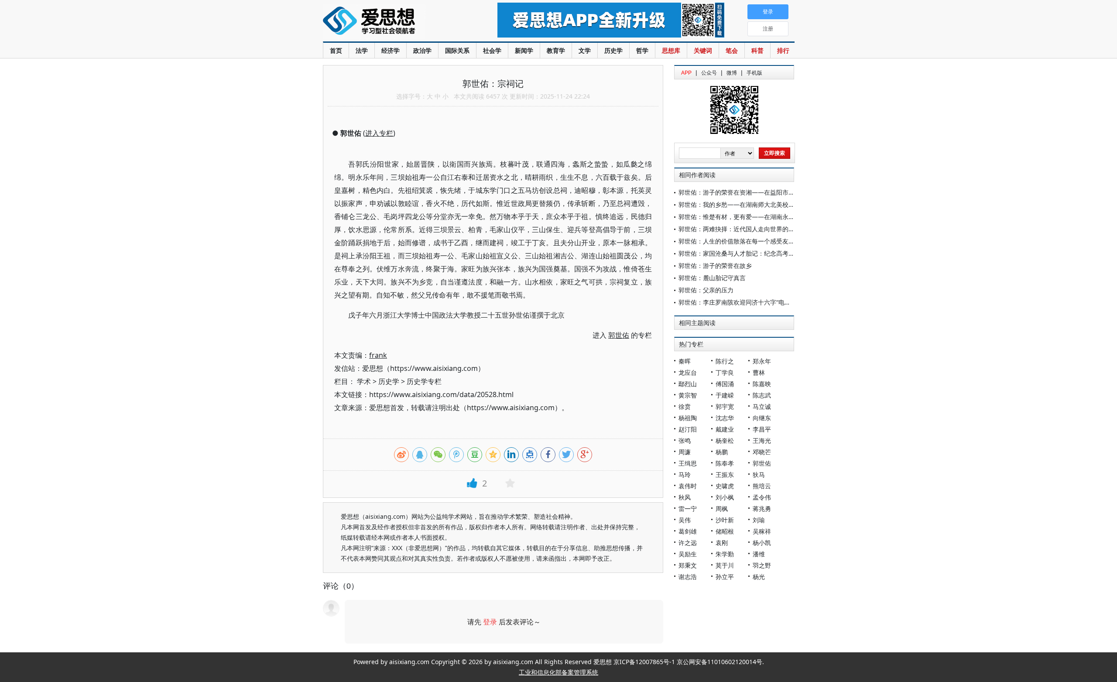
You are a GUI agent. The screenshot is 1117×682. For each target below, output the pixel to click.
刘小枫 (725, 497)
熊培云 (762, 486)
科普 (757, 50)
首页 (336, 50)
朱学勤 (725, 554)
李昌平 (762, 429)
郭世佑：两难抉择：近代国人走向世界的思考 (739, 229)
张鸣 (684, 440)
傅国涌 (725, 384)
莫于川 (725, 565)
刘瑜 (759, 520)
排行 (783, 50)
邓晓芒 (762, 452)
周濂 (684, 452)
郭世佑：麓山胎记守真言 (712, 278)
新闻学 (524, 50)
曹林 (759, 372)
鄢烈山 (687, 384)
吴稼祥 (762, 531)
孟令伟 (762, 497)
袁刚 (722, 542)
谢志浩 (687, 576)
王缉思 (687, 463)
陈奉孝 (725, 463)
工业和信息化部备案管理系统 (558, 672)
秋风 (684, 497)
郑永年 (762, 361)
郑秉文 (687, 565)
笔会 (732, 50)
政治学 (422, 50)
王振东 (725, 474)
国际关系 (457, 50)
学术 (364, 381)
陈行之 (725, 361)
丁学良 (725, 372)
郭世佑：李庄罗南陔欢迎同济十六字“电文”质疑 (741, 302)
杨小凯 (762, 542)
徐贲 (684, 406)
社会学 (492, 50)
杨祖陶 (687, 418)
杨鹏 (722, 452)
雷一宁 (687, 508)
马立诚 (762, 406)
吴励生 (687, 554)
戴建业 (725, 429)
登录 (490, 622)
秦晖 (684, 361)
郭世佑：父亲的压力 (705, 290)
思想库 (671, 50)
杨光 (759, 576)
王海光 (762, 440)
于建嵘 (725, 395)
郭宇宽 (725, 406)
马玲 (684, 474)
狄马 (759, 474)
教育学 (556, 50)
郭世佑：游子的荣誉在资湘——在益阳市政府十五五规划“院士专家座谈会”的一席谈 (790, 192)
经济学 (390, 50)
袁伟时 (687, 486)
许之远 (687, 542)
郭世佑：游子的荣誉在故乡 (715, 265)
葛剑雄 (687, 531)
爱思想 (392, 21)
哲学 (642, 50)
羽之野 (762, 565)
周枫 (722, 508)
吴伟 (684, 520)
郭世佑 (762, 463)
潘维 (759, 554)
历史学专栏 (424, 381)
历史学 (613, 50)
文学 (585, 50)
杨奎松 (725, 440)
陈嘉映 (762, 384)
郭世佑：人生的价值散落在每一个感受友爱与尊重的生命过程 (760, 241)
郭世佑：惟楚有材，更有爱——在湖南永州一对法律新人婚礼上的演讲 (773, 216)
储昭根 (725, 531)
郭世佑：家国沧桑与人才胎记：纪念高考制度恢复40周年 (755, 253)
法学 (362, 50)
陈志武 (762, 395)
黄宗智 (687, 395)
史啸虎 (725, 486)
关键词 (703, 50)
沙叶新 (725, 520)
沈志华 (725, 418)
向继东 (762, 418)
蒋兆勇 (762, 508)
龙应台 (687, 372)
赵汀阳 (687, 429)
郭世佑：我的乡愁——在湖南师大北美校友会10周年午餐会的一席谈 (770, 204)
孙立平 (725, 576)
